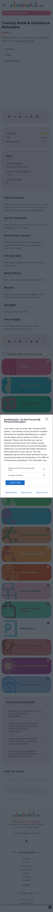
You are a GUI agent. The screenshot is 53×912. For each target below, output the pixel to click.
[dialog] (26, 456)
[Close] (47, 419)
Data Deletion (11, 492)
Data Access (26, 492)
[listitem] (26, 469)
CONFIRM (15, 483)
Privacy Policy (42, 492)
